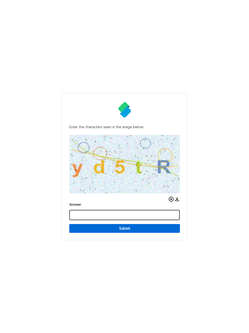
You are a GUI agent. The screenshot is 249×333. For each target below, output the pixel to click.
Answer (75, 204)
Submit (124, 228)
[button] (171, 199)
